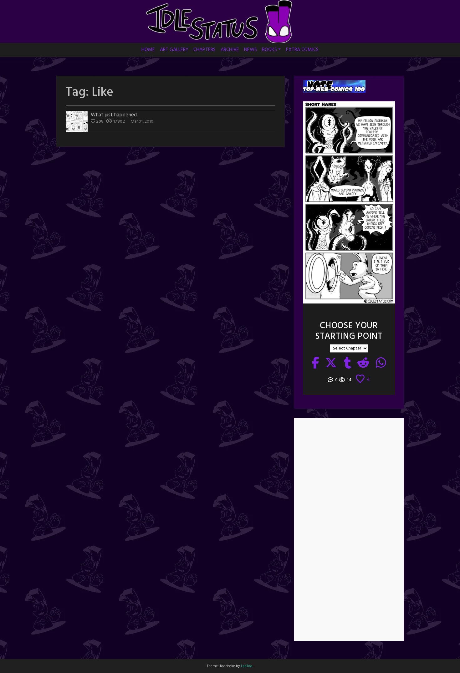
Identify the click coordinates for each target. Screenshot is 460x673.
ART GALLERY (174, 50)
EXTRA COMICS (302, 50)
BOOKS (269, 50)
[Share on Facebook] (315, 363)
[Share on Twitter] (331, 363)
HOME (148, 50)
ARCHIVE (230, 50)
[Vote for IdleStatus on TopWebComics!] (334, 86)
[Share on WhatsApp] (381, 363)
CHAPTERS (204, 50)
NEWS (250, 50)
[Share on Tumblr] (347, 363)
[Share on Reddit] (363, 363)
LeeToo (247, 666)
